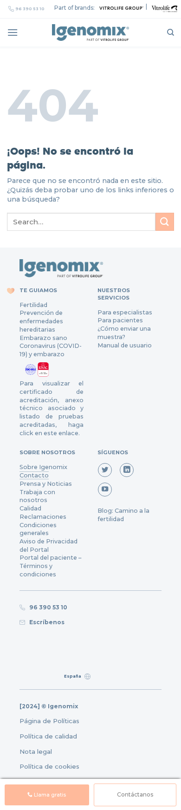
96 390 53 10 (30, 9)
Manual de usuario (124, 345)
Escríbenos (45, 622)
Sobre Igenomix (43, 467)
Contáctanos (135, 794)
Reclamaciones (42, 516)
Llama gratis (49, 795)
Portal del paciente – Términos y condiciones (50, 565)
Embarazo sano (43, 337)
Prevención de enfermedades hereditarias (41, 321)
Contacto (34, 475)
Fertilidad (33, 304)
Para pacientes (120, 320)
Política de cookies (49, 766)
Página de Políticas (49, 721)
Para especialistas (124, 312)
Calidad (30, 508)
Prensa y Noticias (45, 483)
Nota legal (35, 751)
